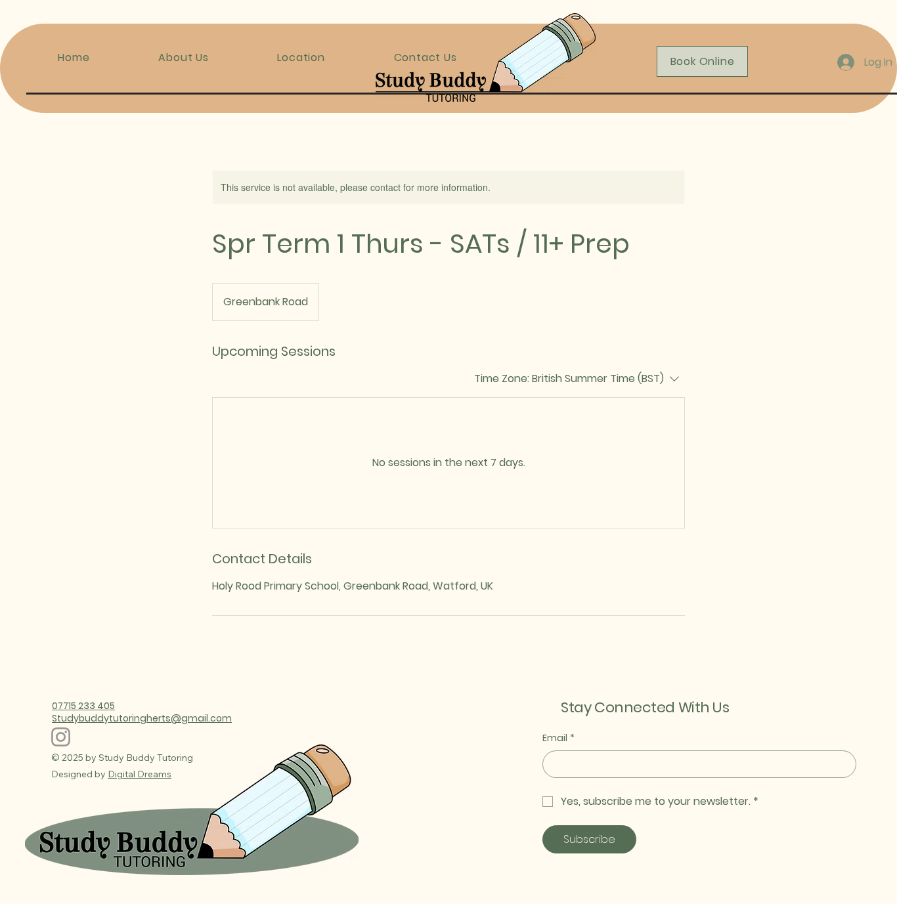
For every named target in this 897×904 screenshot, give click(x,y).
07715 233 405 (83, 705)
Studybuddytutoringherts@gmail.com (142, 718)
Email (558, 738)
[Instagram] (61, 737)
